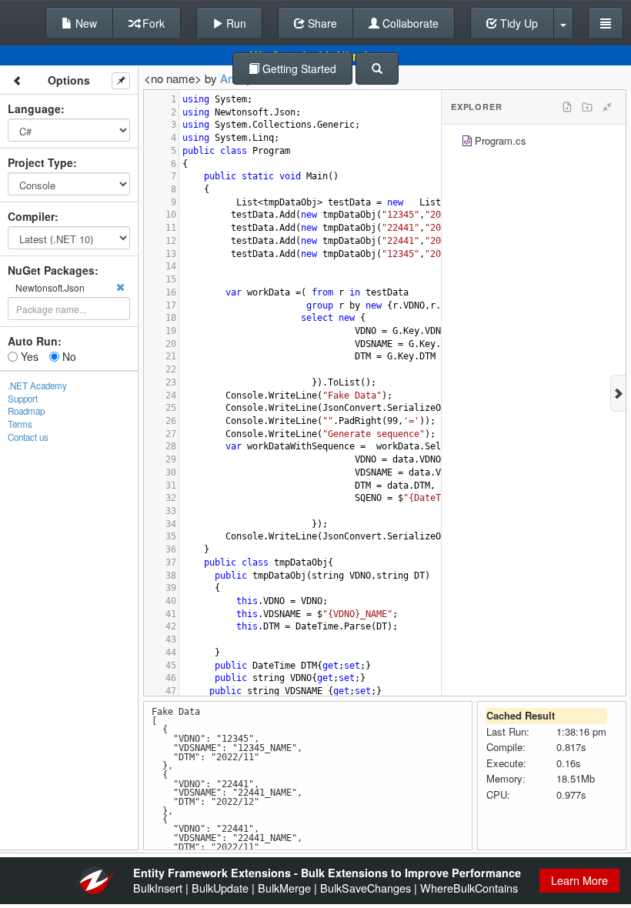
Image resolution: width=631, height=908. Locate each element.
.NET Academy (37, 385)
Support (23, 398)
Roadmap (26, 411)
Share (321, 23)
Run (234, 23)
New (84, 23)
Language (34, 108)
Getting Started (297, 68)
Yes (28, 356)
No (67, 356)
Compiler (31, 216)
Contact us (28, 437)
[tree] (534, 143)
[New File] (567, 107)
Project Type (40, 162)
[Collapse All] (607, 107)
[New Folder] (587, 107)
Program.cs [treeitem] (500, 140)
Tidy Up (517, 23)
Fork (152, 23)
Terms (20, 424)
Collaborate (409, 23)
